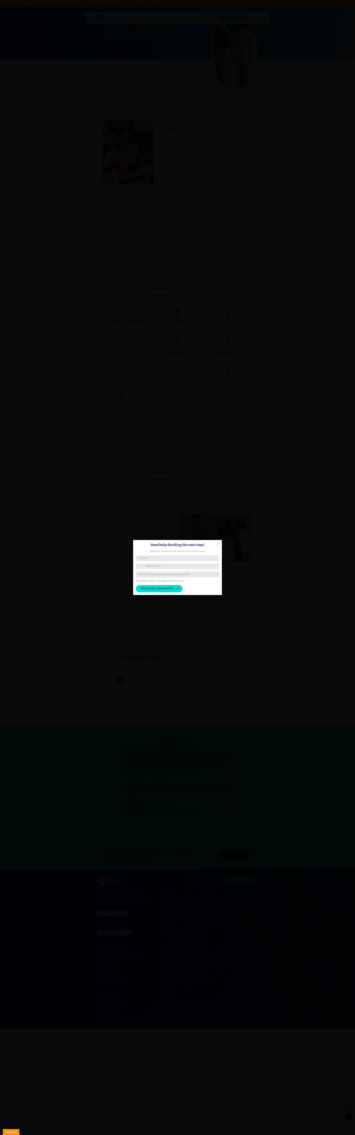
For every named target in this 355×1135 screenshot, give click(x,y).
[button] (218, 544)
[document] (177, 567)
